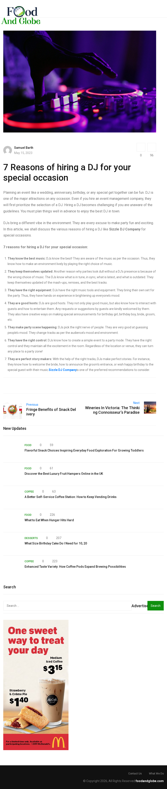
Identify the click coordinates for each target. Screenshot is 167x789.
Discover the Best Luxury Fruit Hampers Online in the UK (64, 473)
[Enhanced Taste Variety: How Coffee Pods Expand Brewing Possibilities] (11, 567)
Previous (32, 404)
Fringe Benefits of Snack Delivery (51, 411)
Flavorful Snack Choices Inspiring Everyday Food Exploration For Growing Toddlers (84, 450)
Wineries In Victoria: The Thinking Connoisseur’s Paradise (112, 410)
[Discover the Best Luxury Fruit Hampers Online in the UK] (11, 474)
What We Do (156, 773)
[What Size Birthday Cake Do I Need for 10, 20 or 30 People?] (11, 543)
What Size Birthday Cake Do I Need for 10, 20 (56, 543)
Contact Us (135, 773)
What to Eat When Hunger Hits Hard (49, 520)
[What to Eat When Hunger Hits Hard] (11, 520)
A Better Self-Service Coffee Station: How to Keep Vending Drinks (71, 497)
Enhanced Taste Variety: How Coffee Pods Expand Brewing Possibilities (75, 566)
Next (136, 403)
